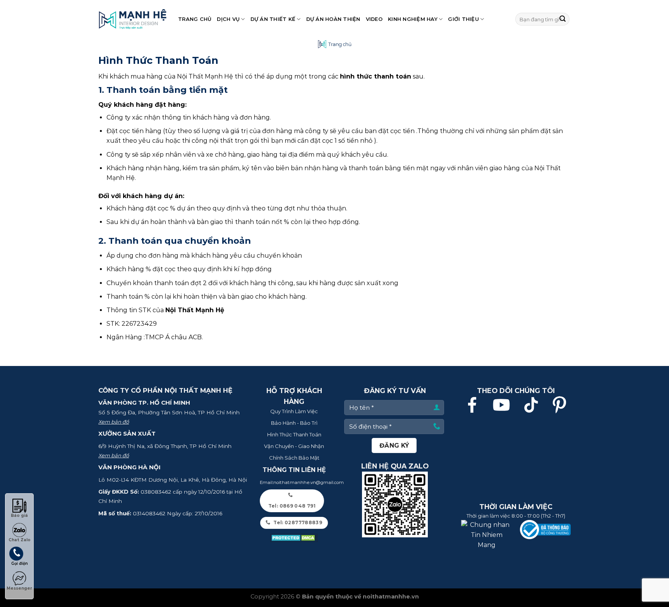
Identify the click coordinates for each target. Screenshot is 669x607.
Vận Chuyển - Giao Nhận (294, 446)
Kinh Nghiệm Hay (412, 19)
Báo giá (19, 515)
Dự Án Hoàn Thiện (333, 19)
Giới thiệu (463, 19)
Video (374, 19)
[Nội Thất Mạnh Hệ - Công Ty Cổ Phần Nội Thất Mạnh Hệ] (132, 19)
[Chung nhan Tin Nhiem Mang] (486, 534)
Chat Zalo (20, 539)
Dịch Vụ (228, 19)
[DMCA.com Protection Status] (294, 537)
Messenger (19, 588)
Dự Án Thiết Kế (273, 19)
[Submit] (562, 19)
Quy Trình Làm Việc (294, 411)
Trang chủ (194, 19)
